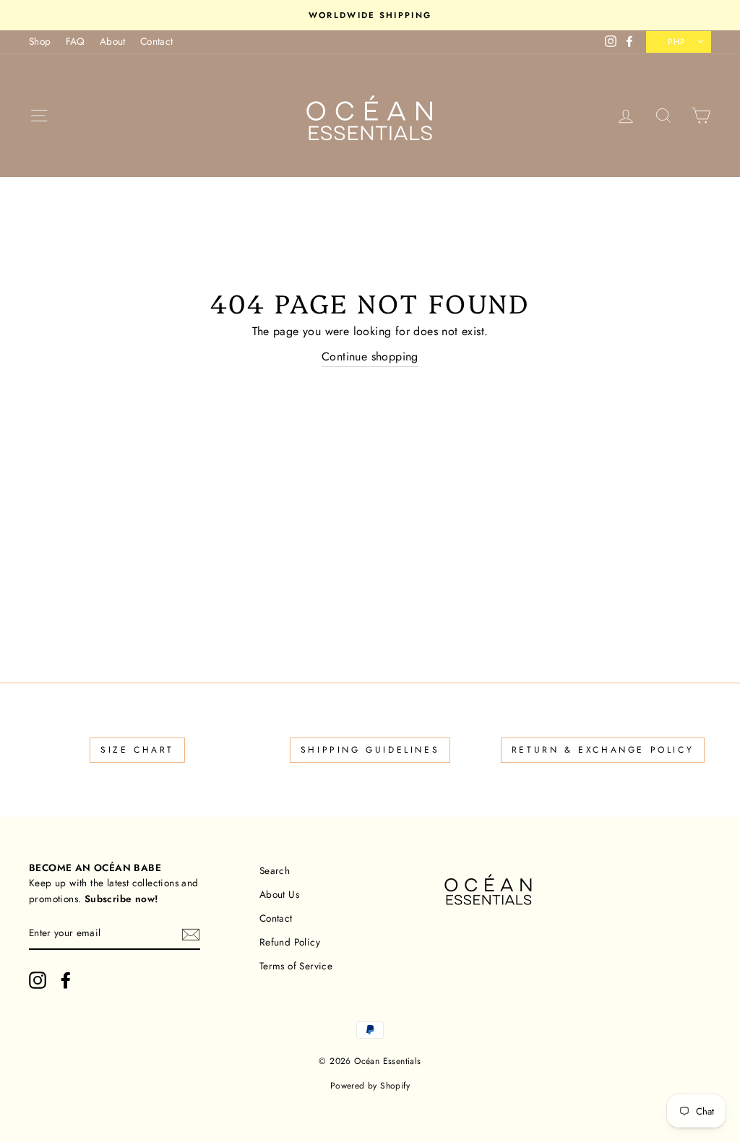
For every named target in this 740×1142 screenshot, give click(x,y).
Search (274, 870)
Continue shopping (370, 356)
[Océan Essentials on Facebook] (65, 980)
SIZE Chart (137, 749)
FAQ (75, 41)
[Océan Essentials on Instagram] (37, 980)
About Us (279, 894)
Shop (40, 41)
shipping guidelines (370, 749)
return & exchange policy (603, 749)
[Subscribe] (190, 934)
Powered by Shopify (370, 1085)
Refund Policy (289, 942)
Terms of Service (295, 966)
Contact (156, 41)
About (113, 41)
